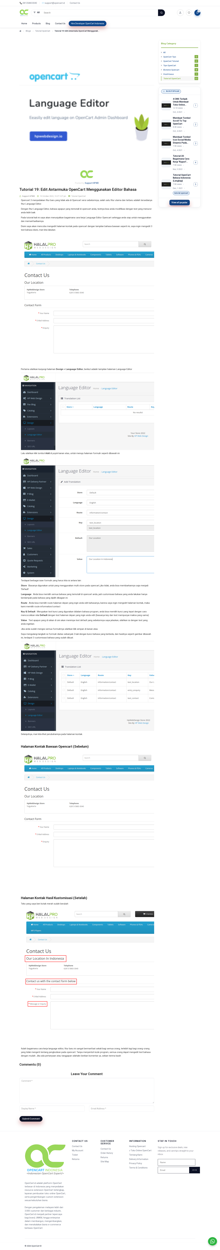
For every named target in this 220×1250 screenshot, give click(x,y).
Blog (48, 23)
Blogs (28, 31)
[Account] (180, 12)
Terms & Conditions (138, 1167)
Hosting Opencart (137, 1146)
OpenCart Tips (180, 57)
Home (24, 23)
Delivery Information (138, 1159)
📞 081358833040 (28, 3)
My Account (77, 1150)
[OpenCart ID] (24, 12)
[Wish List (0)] (189, 13)
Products (36, 23)
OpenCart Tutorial (180, 61)
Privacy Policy (135, 1163)
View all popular (180, 202)
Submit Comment (31, 1119)
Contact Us (75, 3)
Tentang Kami (135, 1155)
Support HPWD (92, 183)
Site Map (105, 1161)
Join (194, 1170)
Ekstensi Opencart (180, 70)
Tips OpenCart (180, 65)
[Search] (161, 12)
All (164, 52)
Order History (107, 1153)
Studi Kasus (180, 74)
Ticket (75, 1155)
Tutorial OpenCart (42, 31)
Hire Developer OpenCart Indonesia (87, 23)
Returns (75, 1159)
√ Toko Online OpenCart (140, 1150)
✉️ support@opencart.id (53, 3)
